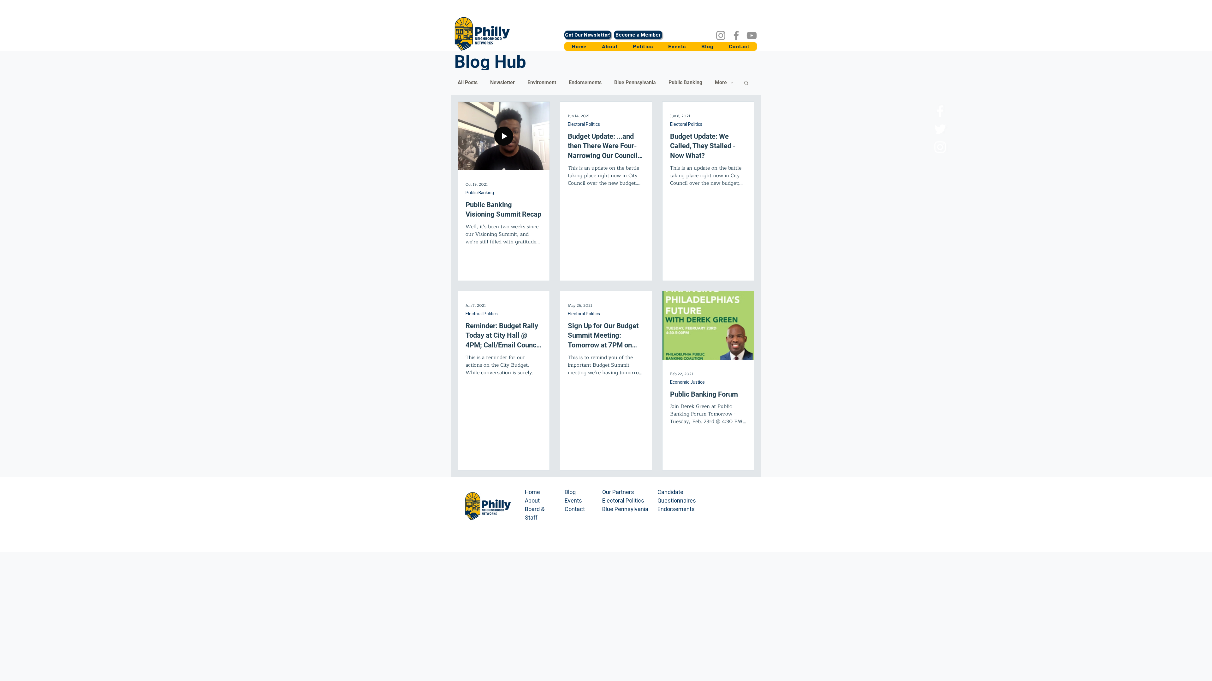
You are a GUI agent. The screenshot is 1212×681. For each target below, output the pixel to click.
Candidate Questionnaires (676, 496)
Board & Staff (534, 513)
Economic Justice (687, 382)
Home (532, 492)
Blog (570, 492)
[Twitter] (940, 129)
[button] (643, 46)
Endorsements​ (676, 509)
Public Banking (685, 82)
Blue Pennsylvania (635, 82)
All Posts (468, 82)
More (721, 82)
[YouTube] (752, 35)
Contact (575, 509)
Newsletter (502, 82)
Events (573, 501)
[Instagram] (721, 35)
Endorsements (585, 82)
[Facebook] (736, 35)
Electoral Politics (584, 124)
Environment (541, 82)
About (532, 501)
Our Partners (618, 492)
